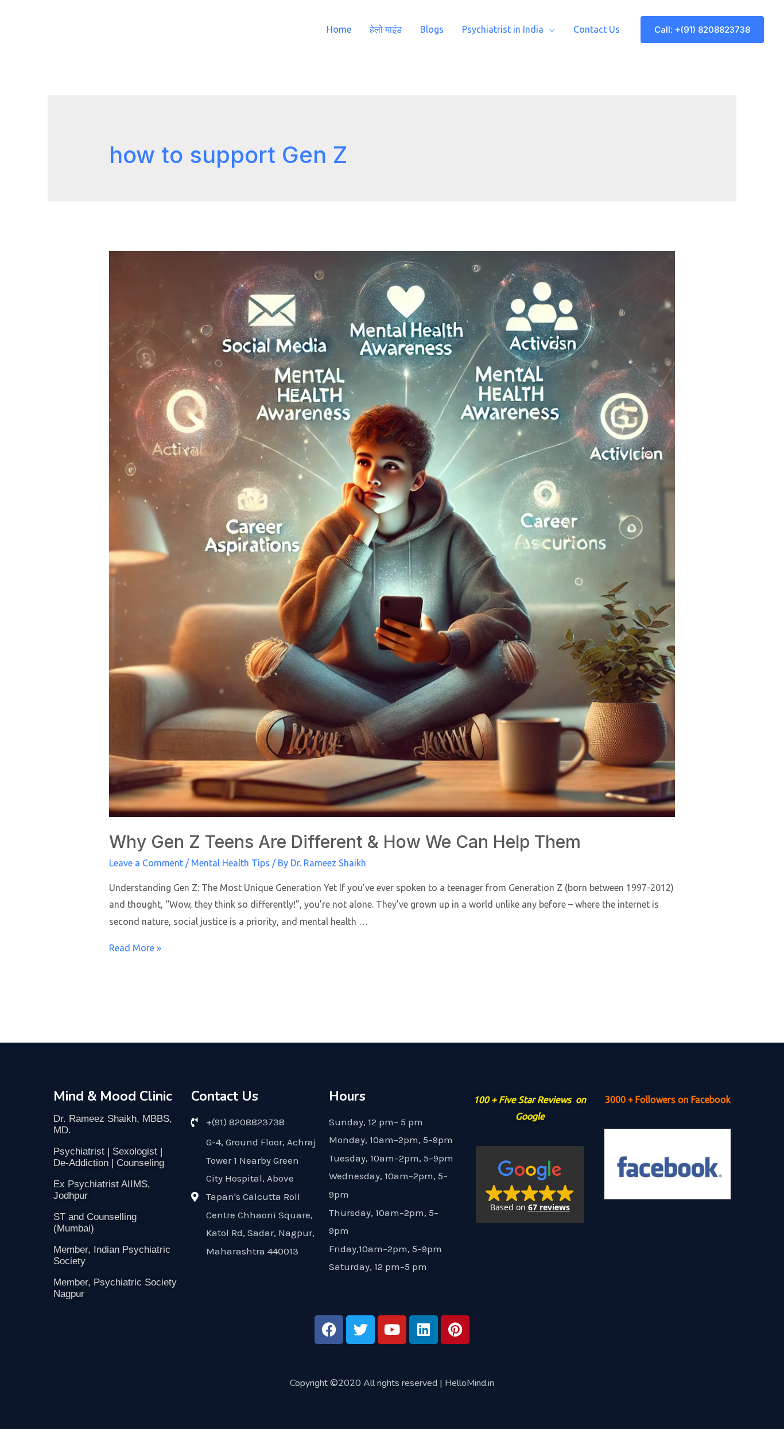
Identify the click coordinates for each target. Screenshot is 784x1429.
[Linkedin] (423, 1329)
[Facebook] (329, 1329)
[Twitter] (360, 1329)
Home (339, 29)
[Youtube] (392, 1329)
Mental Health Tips (230, 863)
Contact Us (596, 29)
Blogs (432, 29)
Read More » (135, 948)
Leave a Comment (146, 863)
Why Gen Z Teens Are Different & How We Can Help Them (345, 841)
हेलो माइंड (386, 29)
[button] (530, 1184)
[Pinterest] (455, 1329)
